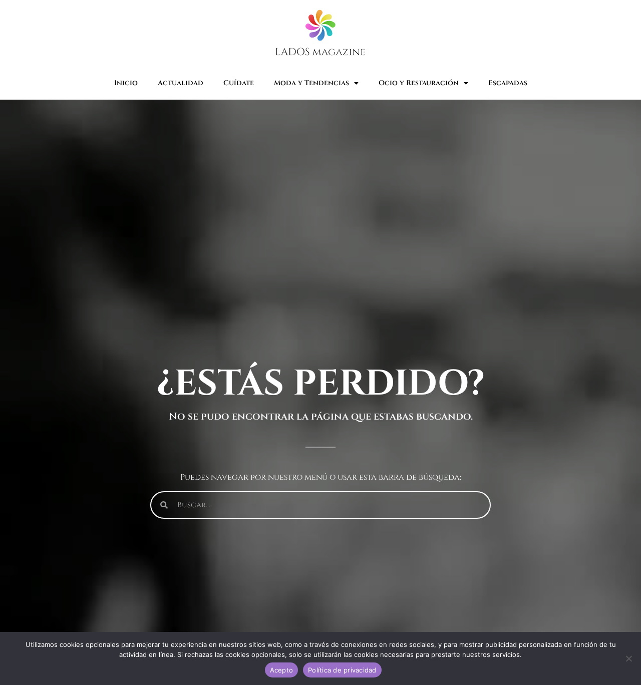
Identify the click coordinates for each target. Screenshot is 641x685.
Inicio (126, 83)
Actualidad (180, 83)
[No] (628, 658)
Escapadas (507, 83)
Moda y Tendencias (311, 83)
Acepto (281, 670)
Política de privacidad (342, 670)
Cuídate (238, 83)
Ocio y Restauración (419, 83)
